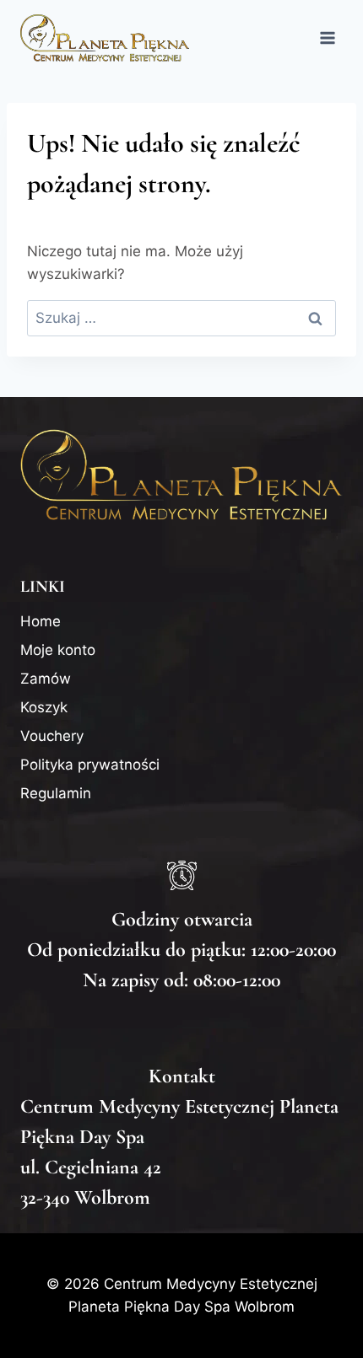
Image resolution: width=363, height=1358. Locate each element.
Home (40, 621)
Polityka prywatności (90, 764)
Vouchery (52, 735)
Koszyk (44, 707)
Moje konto (57, 649)
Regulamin (55, 793)
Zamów (45, 678)
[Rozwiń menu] (327, 37)
